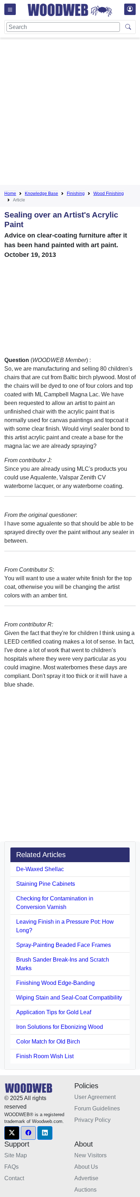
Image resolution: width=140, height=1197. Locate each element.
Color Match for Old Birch (48, 1042)
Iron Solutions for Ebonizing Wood (59, 1027)
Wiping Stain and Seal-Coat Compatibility (69, 998)
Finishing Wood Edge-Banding (55, 983)
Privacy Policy (92, 1120)
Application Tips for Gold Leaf (53, 1012)
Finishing (76, 193)
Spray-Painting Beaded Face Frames (63, 945)
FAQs (11, 1167)
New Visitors (90, 1155)
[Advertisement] (70, 112)
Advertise (86, 1178)
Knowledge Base (41, 193)
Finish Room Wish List (45, 1056)
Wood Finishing (108, 193)
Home (10, 193)
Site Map (15, 1155)
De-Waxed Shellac (40, 869)
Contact (14, 1178)
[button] (11, 1133)
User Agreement (95, 1097)
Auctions (85, 1190)
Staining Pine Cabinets (45, 884)
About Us (86, 1167)
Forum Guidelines (97, 1108)
